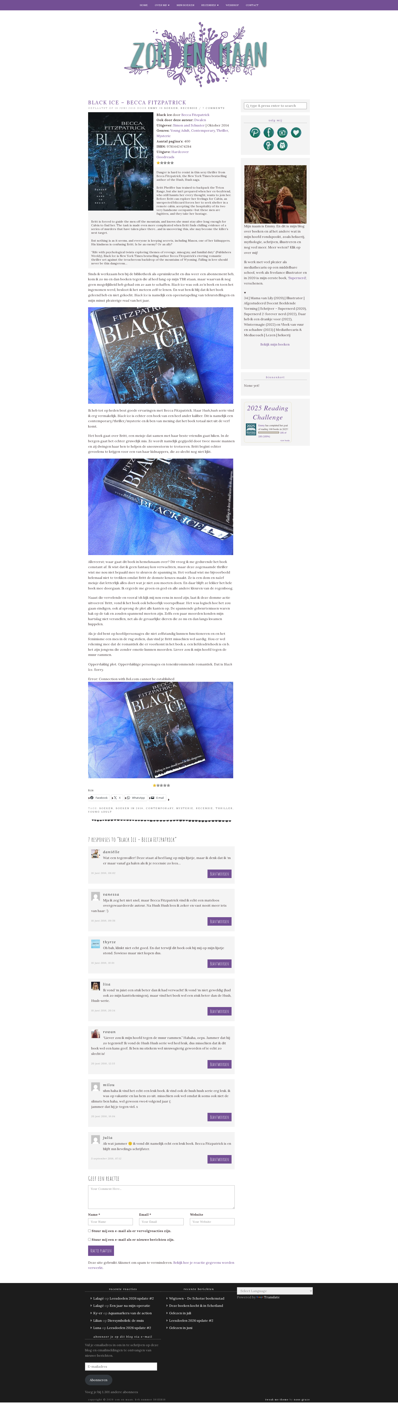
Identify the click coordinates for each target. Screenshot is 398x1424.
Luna (97, 1328)
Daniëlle (111, 851)
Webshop (232, 5)
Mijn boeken (185, 5)
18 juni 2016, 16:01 (102, 962)
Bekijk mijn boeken (275, 344)
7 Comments (214, 108)
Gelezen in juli (180, 1313)
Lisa (107, 984)
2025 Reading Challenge (268, 412)
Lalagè (98, 1298)
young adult (100, 811)
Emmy (153, 108)
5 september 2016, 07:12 (106, 1158)
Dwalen (200, 120)
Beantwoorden (219, 874)
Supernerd (297, 278)
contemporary (160, 808)
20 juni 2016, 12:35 (103, 1063)
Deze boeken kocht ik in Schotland (196, 1306)
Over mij (161, 5)
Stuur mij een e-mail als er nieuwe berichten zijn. (133, 1239)
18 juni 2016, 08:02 (103, 873)
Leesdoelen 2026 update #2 (132, 1298)
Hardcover (180, 152)
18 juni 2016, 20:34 (103, 1010)
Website (196, 1214)
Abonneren (98, 1380)
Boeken (171, 108)
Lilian (97, 1320)
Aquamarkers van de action (130, 1313)
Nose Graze (302, 1399)
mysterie (184, 808)
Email (145, 1214)
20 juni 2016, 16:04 (103, 1116)
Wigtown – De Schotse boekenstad (196, 1298)
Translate (272, 1297)
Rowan (109, 1031)
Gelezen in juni (180, 1328)
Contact (252, 5)
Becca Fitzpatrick (195, 115)
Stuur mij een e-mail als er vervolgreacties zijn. (131, 1231)
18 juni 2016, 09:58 (103, 920)
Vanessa (111, 894)
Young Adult (179, 130)
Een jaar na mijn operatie (130, 1306)
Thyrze (109, 942)
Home (144, 5)
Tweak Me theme (277, 1399)
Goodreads (165, 157)
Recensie (189, 108)
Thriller (222, 130)
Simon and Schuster (189, 125)
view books (285, 440)
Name (94, 1214)
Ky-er (97, 1313)
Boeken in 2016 (129, 808)
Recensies (209, 5)
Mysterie (164, 136)
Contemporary (203, 130)
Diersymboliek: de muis (126, 1320)
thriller (224, 808)
